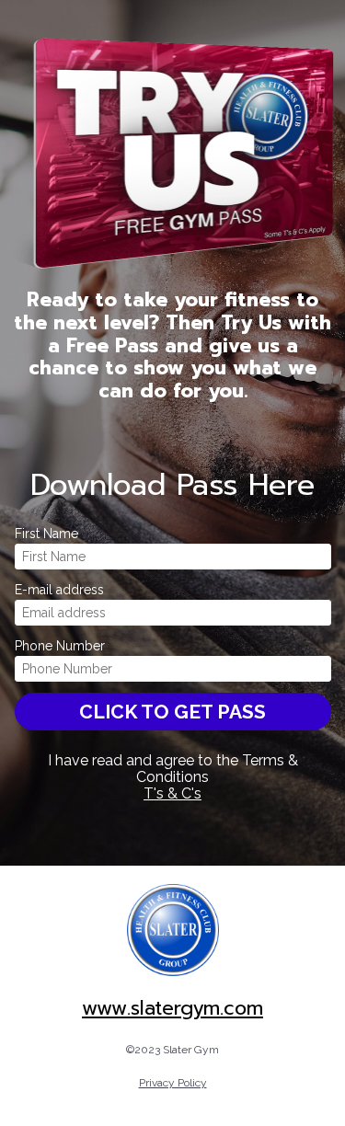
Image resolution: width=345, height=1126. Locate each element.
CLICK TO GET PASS (172, 711)
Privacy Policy (173, 1082)
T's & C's (172, 793)
